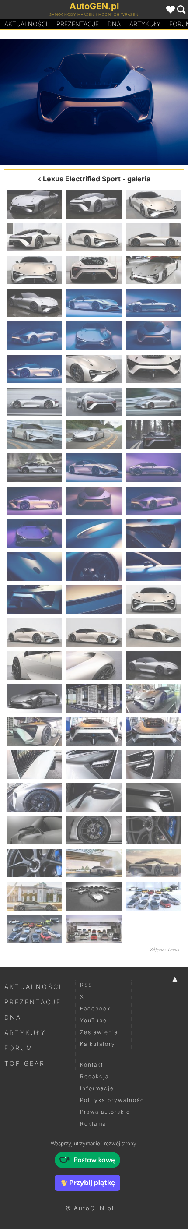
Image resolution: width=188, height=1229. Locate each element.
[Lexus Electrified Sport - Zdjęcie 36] (153, 566)
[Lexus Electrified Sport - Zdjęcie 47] (94, 698)
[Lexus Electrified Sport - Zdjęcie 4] (34, 237)
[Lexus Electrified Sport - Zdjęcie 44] (94, 665)
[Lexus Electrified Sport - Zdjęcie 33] (153, 533)
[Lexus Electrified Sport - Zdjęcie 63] (153, 863)
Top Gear (24, 1063)
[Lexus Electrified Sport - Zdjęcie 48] (153, 698)
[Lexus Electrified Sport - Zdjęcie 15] (153, 335)
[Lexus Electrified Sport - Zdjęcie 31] (34, 533)
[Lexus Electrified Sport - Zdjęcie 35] (94, 566)
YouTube (93, 1020)
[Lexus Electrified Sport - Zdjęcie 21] (153, 402)
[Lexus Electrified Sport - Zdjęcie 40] (34, 632)
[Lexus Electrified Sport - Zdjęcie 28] (34, 501)
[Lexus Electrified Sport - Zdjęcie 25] (34, 467)
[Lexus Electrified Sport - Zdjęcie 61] (34, 863)
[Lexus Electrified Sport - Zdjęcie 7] (34, 270)
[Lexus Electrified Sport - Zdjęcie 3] (153, 204)
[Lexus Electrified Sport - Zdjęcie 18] (153, 369)
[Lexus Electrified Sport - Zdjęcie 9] (153, 270)
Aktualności (26, 24)
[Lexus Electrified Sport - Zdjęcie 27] (153, 467)
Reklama (93, 1123)
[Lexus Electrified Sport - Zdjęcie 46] (34, 698)
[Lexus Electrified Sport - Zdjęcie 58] (34, 830)
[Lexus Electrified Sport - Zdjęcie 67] (34, 929)
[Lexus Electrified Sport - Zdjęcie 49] (34, 731)
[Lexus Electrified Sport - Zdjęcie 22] (34, 434)
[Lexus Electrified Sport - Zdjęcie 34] (34, 566)
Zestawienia (99, 1032)
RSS (86, 985)
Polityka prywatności (113, 1100)
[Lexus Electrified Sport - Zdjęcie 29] (94, 501)
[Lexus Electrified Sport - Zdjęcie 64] (34, 896)
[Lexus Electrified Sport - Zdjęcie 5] (94, 237)
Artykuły (144, 24)
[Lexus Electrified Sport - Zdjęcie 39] (153, 599)
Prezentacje (77, 24)
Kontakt (91, 1064)
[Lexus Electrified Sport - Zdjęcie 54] (153, 764)
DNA (12, 1017)
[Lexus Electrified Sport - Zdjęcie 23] (94, 434)
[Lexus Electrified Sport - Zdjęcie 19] (34, 402)
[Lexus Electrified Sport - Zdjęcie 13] (34, 335)
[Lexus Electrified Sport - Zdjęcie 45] (153, 665)
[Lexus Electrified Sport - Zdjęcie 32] (94, 533)
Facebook (95, 1008)
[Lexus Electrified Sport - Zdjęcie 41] (94, 632)
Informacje (97, 1088)
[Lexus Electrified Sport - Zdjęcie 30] (153, 501)
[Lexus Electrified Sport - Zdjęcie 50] (94, 731)
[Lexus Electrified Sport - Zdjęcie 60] (153, 830)
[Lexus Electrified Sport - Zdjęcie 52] (34, 764)
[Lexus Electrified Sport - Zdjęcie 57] (153, 797)
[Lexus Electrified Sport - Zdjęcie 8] (94, 270)
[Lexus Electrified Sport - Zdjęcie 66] (153, 896)
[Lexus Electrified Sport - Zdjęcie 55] (34, 797)
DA (114, 24)
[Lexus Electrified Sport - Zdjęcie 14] (47, 102)
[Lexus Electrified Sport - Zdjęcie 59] (94, 830)
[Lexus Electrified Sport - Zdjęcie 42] (153, 632)
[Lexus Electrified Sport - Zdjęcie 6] (153, 237)
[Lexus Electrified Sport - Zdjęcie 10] (34, 303)
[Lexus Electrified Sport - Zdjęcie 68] (94, 929)
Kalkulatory (97, 1044)
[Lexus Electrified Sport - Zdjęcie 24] (153, 434)
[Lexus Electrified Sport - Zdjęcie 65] (94, 896)
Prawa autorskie (105, 1112)
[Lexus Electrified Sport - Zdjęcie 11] (94, 303)
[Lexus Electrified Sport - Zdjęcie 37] (34, 599)
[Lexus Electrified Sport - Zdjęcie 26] (94, 467)
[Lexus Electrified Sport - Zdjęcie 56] (94, 797)
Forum (18, 1048)
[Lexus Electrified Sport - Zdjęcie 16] (141, 102)
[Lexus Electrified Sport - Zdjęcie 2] (94, 204)
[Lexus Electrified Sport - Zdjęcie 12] (153, 303)
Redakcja (94, 1076)
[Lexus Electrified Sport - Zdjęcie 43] (34, 665)
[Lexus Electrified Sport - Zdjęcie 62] (94, 863)
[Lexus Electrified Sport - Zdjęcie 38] (94, 599)
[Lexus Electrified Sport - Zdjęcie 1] (34, 204)
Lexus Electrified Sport (82, 178)
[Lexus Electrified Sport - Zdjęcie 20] (94, 402)
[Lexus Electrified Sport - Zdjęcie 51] (153, 731)
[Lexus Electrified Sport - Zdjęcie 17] (94, 369)
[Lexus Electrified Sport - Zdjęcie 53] (94, 764)
